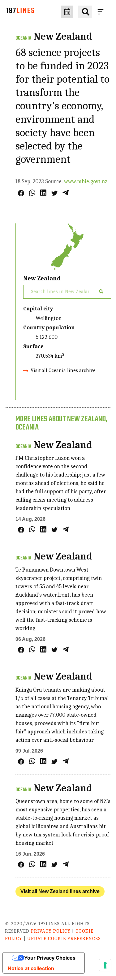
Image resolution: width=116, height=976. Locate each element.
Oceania (23, 38)
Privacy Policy (51, 931)
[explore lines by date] (67, 12)
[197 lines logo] (20, 12)
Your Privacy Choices (49, 958)
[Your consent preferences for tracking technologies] (105, 965)
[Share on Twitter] (54, 193)
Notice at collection (31, 968)
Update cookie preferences (64, 938)
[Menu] (102, 12)
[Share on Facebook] (21, 193)
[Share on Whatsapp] (32, 192)
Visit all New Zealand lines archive (60, 891)
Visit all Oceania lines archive (63, 370)
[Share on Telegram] (65, 192)
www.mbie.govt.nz (85, 181)
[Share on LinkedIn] (43, 192)
